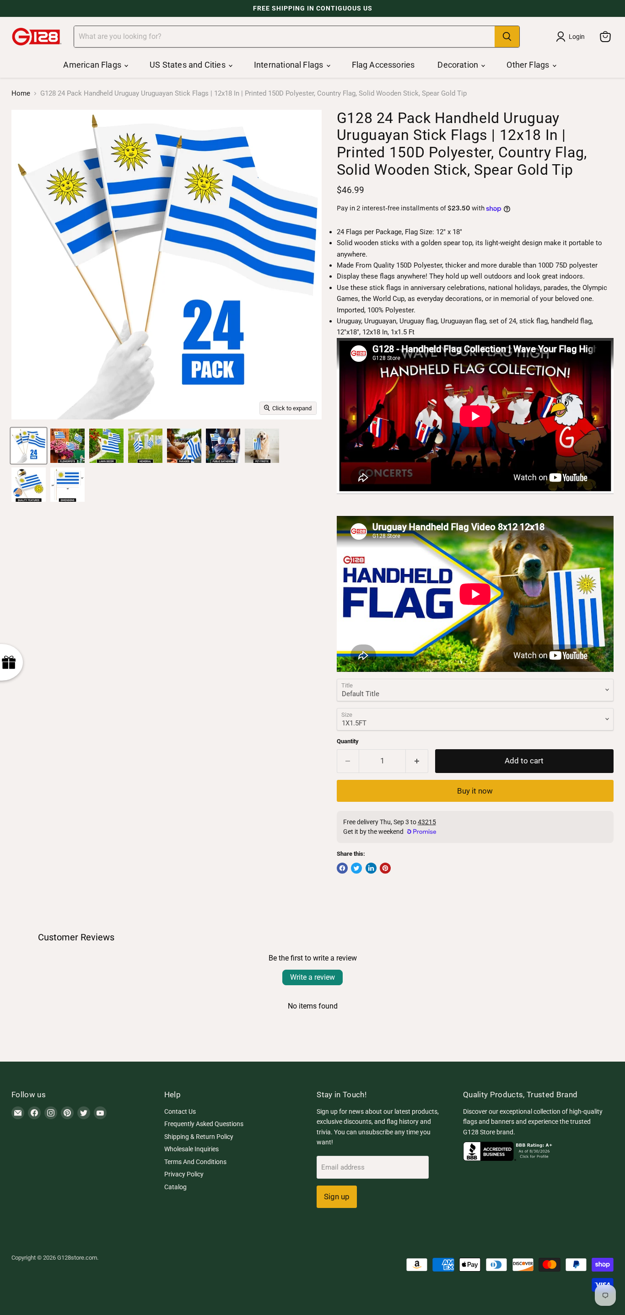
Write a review (312, 977)
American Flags (93, 65)
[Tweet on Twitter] (356, 868)
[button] (183, 1229)
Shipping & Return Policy (198, 1136)
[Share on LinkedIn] (371, 868)
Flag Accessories (383, 65)
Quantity (348, 741)
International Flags (289, 65)
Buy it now (475, 790)
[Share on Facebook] (342, 868)
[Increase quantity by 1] (417, 761)
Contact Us (180, 1111)
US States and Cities (188, 65)
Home (20, 93)
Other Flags (528, 65)
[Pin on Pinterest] (385, 868)
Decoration (458, 65)
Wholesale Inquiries (191, 1149)
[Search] (507, 36)
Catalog (175, 1187)
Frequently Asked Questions (203, 1123)
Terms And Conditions (195, 1161)
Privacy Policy (184, 1174)
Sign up (337, 1196)
